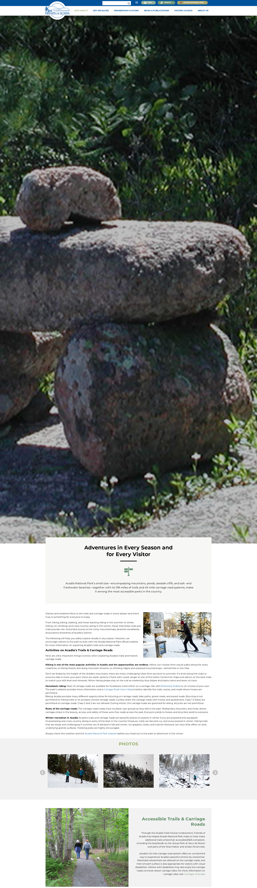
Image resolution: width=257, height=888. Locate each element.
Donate (167, 2)
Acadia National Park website (101, 734)
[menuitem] (82, 11)
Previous (42, 772)
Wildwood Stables (170, 686)
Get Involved (101, 11)
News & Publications (156, 11)
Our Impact (81, 11)
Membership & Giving (126, 11)
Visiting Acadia (183, 11)
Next (215, 772)
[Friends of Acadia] (57, 10)
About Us (203, 11)
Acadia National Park (194, 2)
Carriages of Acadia (194, 874)
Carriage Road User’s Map (118, 690)
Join (150, 2)
